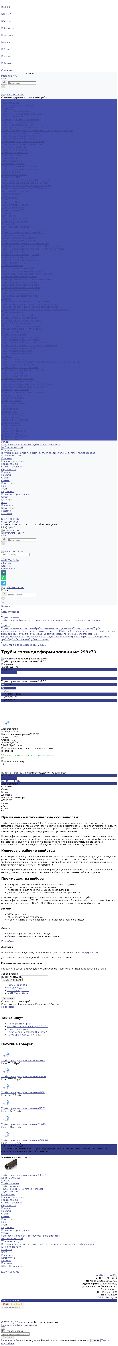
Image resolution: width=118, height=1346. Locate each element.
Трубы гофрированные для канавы (20, 340)
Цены (4, 486)
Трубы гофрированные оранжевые (20, 348)
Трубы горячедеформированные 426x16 (23, 1060)
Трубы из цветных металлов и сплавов (22, 392)
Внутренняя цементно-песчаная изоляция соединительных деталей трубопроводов (48, 453)
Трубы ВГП (7, 108)
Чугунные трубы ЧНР (13, 439)
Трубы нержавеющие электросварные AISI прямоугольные (34, 249)
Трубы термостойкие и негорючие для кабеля (27, 384)
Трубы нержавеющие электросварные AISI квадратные (32, 246)
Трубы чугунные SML (13, 430)
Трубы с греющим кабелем (16, 204)
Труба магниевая (10, 417)
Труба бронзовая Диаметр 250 (24, 1034)
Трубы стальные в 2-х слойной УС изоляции (25, 182)
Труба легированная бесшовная (19, 166)
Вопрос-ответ (9, 483)
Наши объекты (9, 464)
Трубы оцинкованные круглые (18, 257)
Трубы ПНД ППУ (10, 202)
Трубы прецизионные (13, 262)
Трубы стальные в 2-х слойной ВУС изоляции (26, 180)
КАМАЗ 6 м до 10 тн (18, 990)
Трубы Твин (7, 213)
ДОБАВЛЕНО (9, 672)
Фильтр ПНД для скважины (16, 331)
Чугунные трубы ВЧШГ (14, 436)
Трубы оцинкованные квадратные (20, 254)
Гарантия (6, 510)
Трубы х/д (6, 298)
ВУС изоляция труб (12, 447)
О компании (8, 1194)
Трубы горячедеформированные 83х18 (23, 1092)
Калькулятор (8, 508)
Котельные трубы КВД (13, 163)
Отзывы (5, 480)
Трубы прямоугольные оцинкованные (22, 127)
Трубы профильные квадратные (19, 276)
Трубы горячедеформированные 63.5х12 (23, 1108)
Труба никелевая (10, 422)
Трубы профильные (12, 265)
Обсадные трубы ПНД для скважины (22, 326)
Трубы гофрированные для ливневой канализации (29, 345)
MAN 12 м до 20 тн (17, 993)
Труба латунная (10, 408)
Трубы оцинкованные (13, 251)
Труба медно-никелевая (14, 419)
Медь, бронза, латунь (13, 403)
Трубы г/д (6, 229)
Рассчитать (7, 998)
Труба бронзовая (10, 406)
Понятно (95, 1340)
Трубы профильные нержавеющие (20, 284)
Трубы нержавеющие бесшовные (20, 169)
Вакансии (6, 472)
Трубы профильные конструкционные (22, 282)
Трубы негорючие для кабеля (17, 378)
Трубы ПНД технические (15, 389)
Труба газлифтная (11, 155)
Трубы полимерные (12, 312)
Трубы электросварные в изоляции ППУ (23, 133)
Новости (6, 475)
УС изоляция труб (11, 450)
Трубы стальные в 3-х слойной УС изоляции (25, 188)
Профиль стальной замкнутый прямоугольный (26, 273)
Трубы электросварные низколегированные (25, 301)
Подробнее (7, 941)
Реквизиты (7, 505)
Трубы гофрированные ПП (16, 353)
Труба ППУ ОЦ (9, 196)
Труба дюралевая (11, 400)
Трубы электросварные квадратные (21, 136)
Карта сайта (7, 491)
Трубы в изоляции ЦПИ (14, 218)
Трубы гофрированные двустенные (21, 337)
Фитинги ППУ (9, 216)
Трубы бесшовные (11, 160)
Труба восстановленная (14, 152)
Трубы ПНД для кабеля (14, 375)
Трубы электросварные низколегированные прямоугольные (34, 309)
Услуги (5, 1233)
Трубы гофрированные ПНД (17, 351)
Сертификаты (8, 469)
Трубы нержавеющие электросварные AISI (25, 243)
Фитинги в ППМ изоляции (15, 227)
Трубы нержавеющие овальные (18, 240)
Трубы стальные (10, 103)
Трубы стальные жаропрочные (18, 293)
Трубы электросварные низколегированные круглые (30, 306)
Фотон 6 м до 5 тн (17, 987)
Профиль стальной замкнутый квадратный (24, 271)
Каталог (5, 1180)
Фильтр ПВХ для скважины (16, 323)
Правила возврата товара (15, 494)
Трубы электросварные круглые (19, 138)
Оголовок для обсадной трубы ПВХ (21, 320)
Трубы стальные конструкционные (20, 295)
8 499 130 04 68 (10, 560)
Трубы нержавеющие (13, 235)
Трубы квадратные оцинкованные (20, 119)
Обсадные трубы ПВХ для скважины (21, 317)
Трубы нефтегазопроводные (17, 125)
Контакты (6, 1263)
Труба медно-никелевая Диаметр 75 (27, 1032)
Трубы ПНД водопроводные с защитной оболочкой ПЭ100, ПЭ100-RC (40, 362)
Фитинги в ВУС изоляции (15, 191)
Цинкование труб (11, 455)
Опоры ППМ (8, 224)
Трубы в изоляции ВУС (14, 174)
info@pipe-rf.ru (9, 75)
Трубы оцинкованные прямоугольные (22, 260)
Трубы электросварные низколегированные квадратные (32, 304)
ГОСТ (4, 502)
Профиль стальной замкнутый (17, 268)
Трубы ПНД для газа (12, 373)
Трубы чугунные (10, 428)
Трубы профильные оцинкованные (20, 287)
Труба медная (9, 411)
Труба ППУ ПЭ (9, 199)
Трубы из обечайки (12, 116)
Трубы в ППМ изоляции (14, 221)
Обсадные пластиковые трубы (18, 315)
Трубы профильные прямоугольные (20, 290)
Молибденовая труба (13, 414)
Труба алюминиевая (12, 397)
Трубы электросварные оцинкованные (22, 141)
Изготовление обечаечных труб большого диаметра (30, 444)
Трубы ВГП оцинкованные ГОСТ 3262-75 (23, 114)
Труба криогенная (11, 158)
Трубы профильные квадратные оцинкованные (27, 279)
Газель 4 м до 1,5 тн (11, 980)
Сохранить (7, 1337)
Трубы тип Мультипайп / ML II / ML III (22, 370)
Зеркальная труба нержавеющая (19, 238)
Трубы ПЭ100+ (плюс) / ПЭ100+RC (20, 367)
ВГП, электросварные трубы (17, 105)
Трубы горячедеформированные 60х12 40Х (25, 1140)
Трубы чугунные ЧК (12, 433)
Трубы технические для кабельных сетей (24, 386)
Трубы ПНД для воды (13, 359)
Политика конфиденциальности (19, 1325)
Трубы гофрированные (14, 334)
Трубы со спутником (12, 207)
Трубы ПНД (7, 356)
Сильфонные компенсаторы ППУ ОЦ (27, 1026)
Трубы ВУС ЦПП (10, 177)
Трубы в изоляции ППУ (14, 193)
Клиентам (6, 1249)
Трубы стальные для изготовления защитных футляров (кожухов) (37, 130)
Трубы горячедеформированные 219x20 (23, 1124)
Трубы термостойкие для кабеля (19, 381)
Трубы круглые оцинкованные (18, 122)
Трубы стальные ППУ (13, 210)
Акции (4, 488)
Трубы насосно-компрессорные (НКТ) (22, 232)
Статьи (5, 477)
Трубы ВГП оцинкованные (16, 111)
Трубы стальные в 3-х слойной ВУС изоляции (26, 185)
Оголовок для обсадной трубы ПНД (21, 329)
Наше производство (12, 461)
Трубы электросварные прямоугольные (23, 144)
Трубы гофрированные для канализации (23, 342)
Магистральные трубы (13, 147)
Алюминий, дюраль (11, 395)
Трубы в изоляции (11, 171)
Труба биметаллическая (14, 149)
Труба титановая (10, 425)
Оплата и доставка (11, 466)
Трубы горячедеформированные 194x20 (23, 1076)
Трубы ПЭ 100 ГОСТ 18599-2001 (18, 364)
